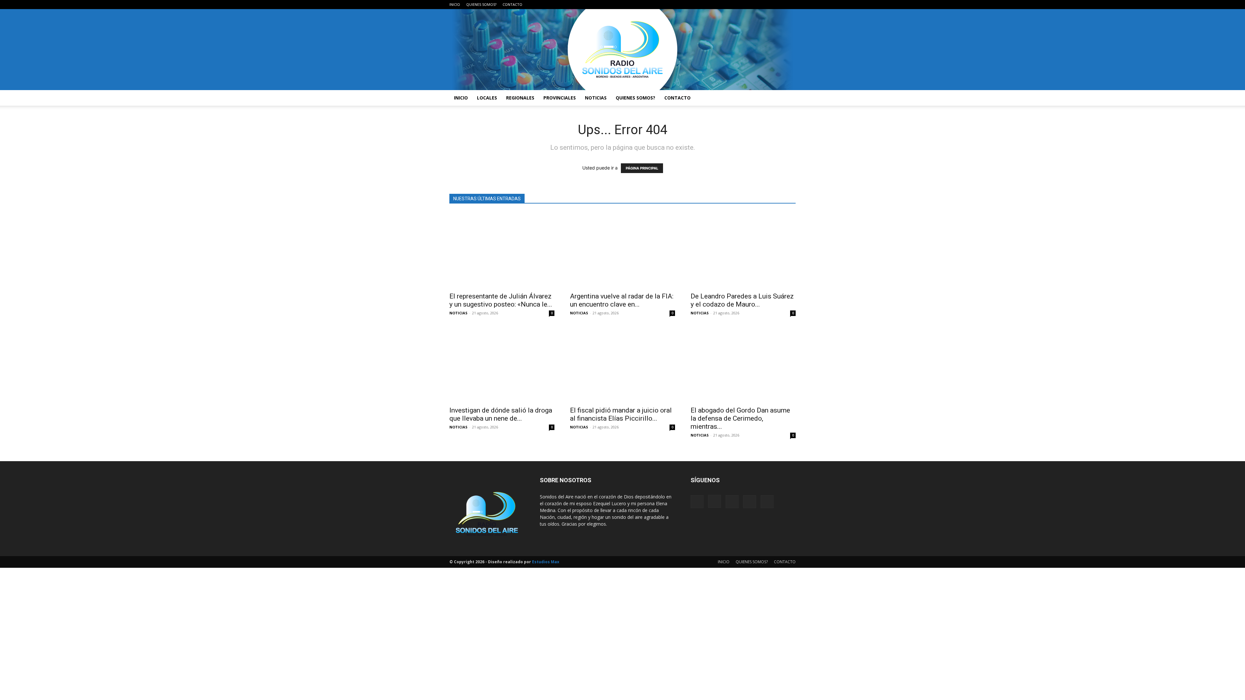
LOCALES (487, 98)
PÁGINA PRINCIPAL (642, 168)
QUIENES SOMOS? (481, 4)
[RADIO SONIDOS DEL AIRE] (622, 49)
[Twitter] (780, 4)
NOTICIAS (596, 98)
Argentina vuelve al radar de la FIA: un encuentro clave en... (621, 300)
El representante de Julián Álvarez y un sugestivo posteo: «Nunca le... (500, 300)
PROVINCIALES (559, 98)
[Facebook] (748, 4)
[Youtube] (791, 4)
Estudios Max (545, 562)
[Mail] (769, 4)
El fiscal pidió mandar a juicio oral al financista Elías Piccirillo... (621, 414)
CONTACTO (512, 4)
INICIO (454, 4)
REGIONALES (520, 98)
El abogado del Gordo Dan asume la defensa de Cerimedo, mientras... (740, 418)
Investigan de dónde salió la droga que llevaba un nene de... (500, 414)
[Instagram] (759, 4)
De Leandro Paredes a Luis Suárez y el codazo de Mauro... (742, 300)
